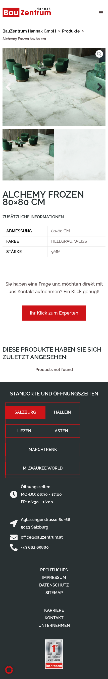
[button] (100, 12)
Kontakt (54, 617)
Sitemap (54, 592)
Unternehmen (54, 625)
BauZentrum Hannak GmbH (29, 31)
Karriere (54, 610)
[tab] (25, 412)
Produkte (71, 31)
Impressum (54, 577)
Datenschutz (54, 585)
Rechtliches (54, 570)
